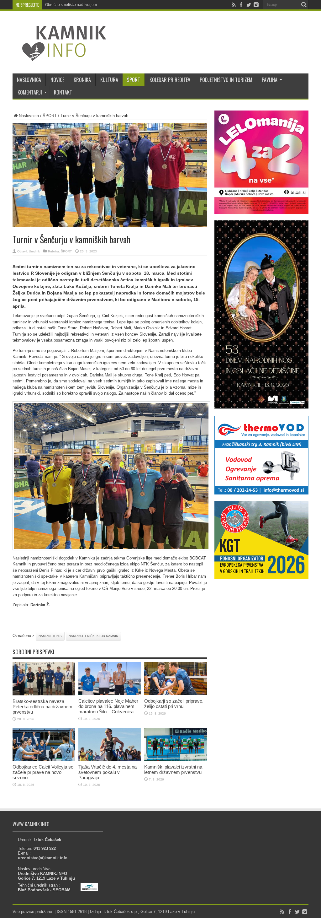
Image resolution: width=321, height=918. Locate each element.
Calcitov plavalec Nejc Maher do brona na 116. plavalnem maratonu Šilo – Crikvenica (108, 706)
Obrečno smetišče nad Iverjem (71, 5)
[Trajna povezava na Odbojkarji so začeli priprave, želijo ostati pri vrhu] (175, 693)
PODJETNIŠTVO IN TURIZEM (226, 80)
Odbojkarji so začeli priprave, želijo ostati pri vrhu (173, 703)
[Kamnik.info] (60, 57)
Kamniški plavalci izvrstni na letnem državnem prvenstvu (173, 769)
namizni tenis (50, 636)
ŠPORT (133, 80)
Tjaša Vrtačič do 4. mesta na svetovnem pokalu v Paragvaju (107, 772)
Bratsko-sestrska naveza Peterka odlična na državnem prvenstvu (42, 707)
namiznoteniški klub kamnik (93, 636)
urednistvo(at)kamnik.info (42, 858)
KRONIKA (82, 80)
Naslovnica (29, 115)
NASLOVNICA (29, 80)
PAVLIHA (269, 80)
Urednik (34, 251)
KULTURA (109, 80)
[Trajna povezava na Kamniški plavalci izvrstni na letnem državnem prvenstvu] (175, 759)
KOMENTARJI (30, 92)
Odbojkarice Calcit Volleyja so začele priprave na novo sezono (43, 772)
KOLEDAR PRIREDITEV (170, 80)
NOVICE (57, 80)
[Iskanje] (303, 4)
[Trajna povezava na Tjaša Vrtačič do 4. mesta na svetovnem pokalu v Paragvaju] (109, 759)
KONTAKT (63, 92)
